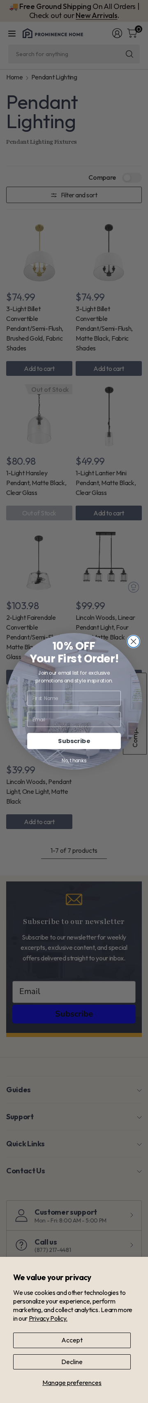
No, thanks (74, 760)
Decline (72, 1362)
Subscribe (74, 741)
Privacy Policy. (48, 1318)
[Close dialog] (133, 642)
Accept (72, 1340)
